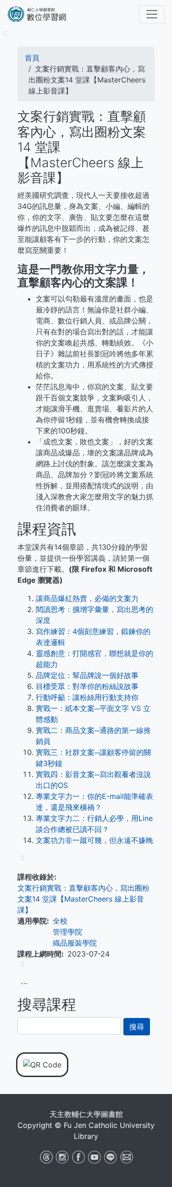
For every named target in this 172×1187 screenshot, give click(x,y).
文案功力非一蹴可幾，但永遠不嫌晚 (94, 840)
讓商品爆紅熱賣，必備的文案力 (87, 598)
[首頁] (46, 14)
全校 (60, 920)
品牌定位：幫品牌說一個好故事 (87, 675)
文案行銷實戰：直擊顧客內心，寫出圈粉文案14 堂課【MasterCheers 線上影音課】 (83, 898)
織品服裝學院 (75, 942)
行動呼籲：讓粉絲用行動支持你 (87, 697)
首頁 (32, 57)
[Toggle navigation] (152, 14)
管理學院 (67, 931)
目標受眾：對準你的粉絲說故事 (87, 686)
